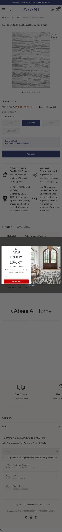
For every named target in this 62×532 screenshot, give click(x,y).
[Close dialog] (58, 247)
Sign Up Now (16, 281)
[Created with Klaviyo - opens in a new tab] (31, 285)
